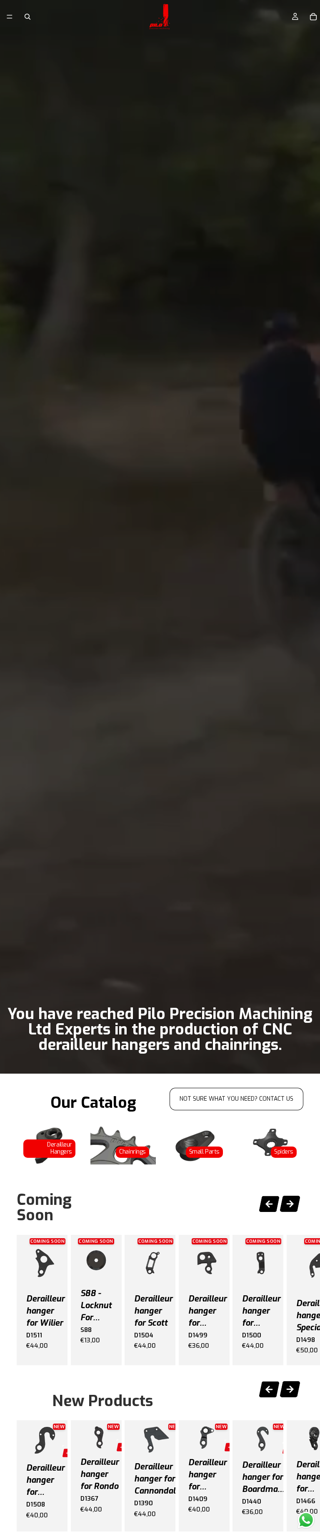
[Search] (27, 16)
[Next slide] (290, 1205)
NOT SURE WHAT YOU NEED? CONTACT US (236, 1099)
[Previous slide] (269, 1202)
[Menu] (9, 16)
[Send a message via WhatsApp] (306, 1520)
